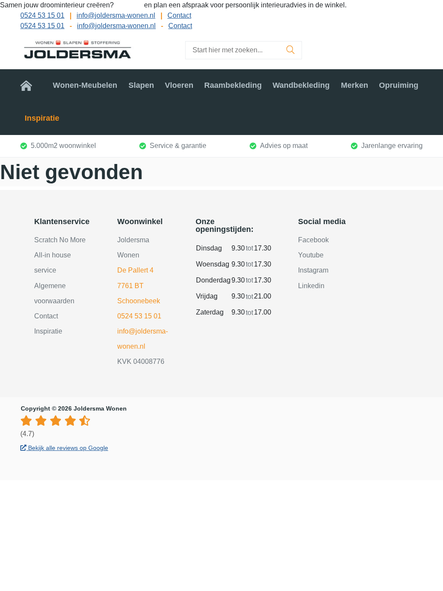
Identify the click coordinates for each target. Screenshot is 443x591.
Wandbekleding (301, 85)
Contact (179, 15)
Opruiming (398, 85)
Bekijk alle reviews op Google (67, 447)
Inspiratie (42, 118)
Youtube (311, 255)
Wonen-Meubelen (85, 85)
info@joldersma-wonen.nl (116, 15)
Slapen (141, 85)
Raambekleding (233, 85)
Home (31, 85)
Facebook (313, 240)
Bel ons (129, 5)
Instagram (313, 270)
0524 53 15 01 (42, 15)
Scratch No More (60, 240)
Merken (354, 85)
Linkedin (311, 285)
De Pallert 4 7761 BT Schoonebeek (138, 285)
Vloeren (179, 85)
